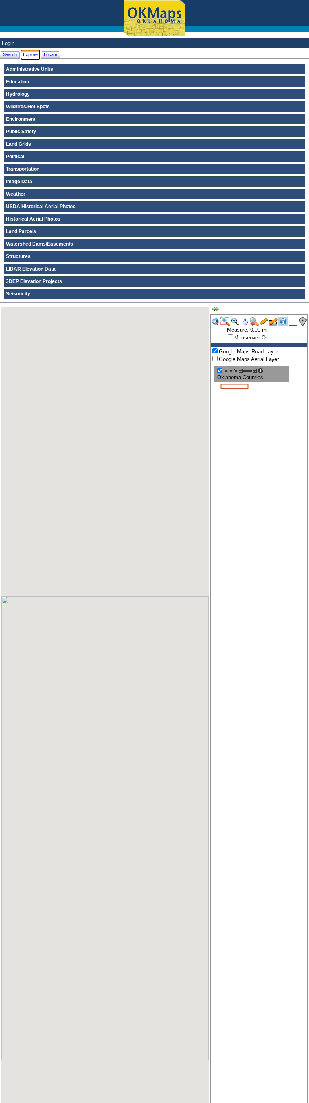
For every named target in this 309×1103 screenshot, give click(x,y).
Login (8, 43)
